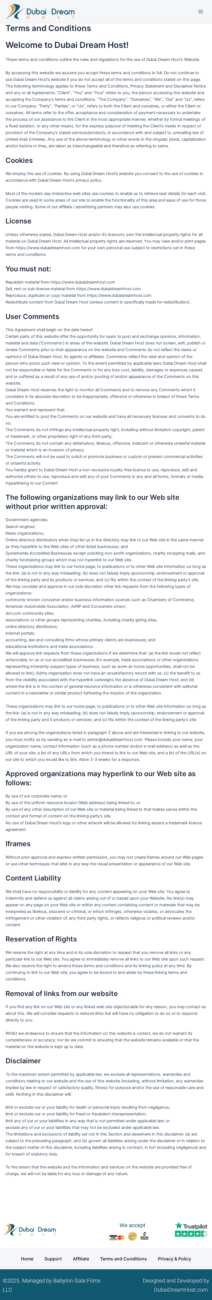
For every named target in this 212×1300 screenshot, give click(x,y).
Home (27, 1259)
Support (53, 1259)
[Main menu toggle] (200, 11)
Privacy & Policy (174, 1259)
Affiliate (81, 1259)
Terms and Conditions (123, 1259)
